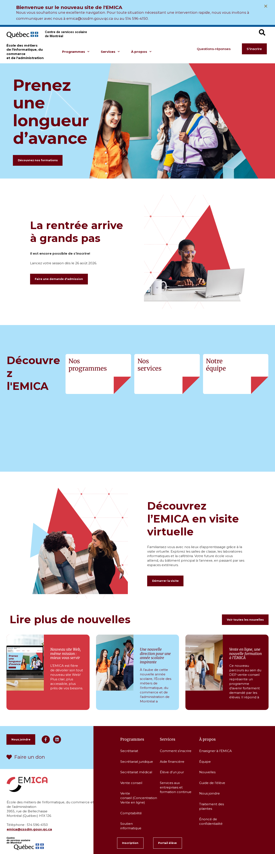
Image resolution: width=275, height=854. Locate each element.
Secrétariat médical (136, 772)
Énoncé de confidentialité (211, 821)
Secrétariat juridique (136, 762)
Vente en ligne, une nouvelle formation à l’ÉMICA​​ (245, 653)
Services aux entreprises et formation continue (175, 787)
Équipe (205, 762)
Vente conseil (131, 783)
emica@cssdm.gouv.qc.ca (29, 829)
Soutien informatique (131, 826)
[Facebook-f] (46, 739)
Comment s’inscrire (175, 751)
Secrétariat (129, 751)
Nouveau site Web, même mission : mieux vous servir (65, 653)
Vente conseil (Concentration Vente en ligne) (138, 797)
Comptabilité (131, 813)
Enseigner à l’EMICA (215, 751)
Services (108, 52)
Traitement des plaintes (211, 806)
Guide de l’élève (212, 783)
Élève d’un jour (172, 772)
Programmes (73, 52)
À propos (139, 52)
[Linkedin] (57, 739)
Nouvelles (207, 772)
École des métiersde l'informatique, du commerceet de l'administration (25, 51)
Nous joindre (209, 793)
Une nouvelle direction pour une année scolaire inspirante (155, 655)
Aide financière (172, 762)
